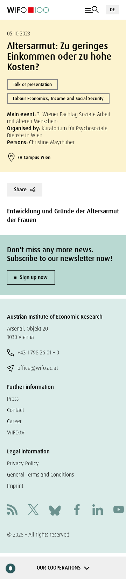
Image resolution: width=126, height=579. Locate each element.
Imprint (15, 486)
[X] (33, 510)
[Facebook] (76, 510)
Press (13, 398)
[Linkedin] (97, 510)
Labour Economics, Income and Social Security (58, 98)
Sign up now (34, 277)
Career (14, 421)
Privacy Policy (23, 463)
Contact (15, 410)
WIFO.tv (15, 432)
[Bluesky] (55, 510)
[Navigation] (92, 10)
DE (112, 10)
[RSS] (12, 510)
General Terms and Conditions (40, 474)
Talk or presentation (32, 84)
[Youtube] (118, 510)
